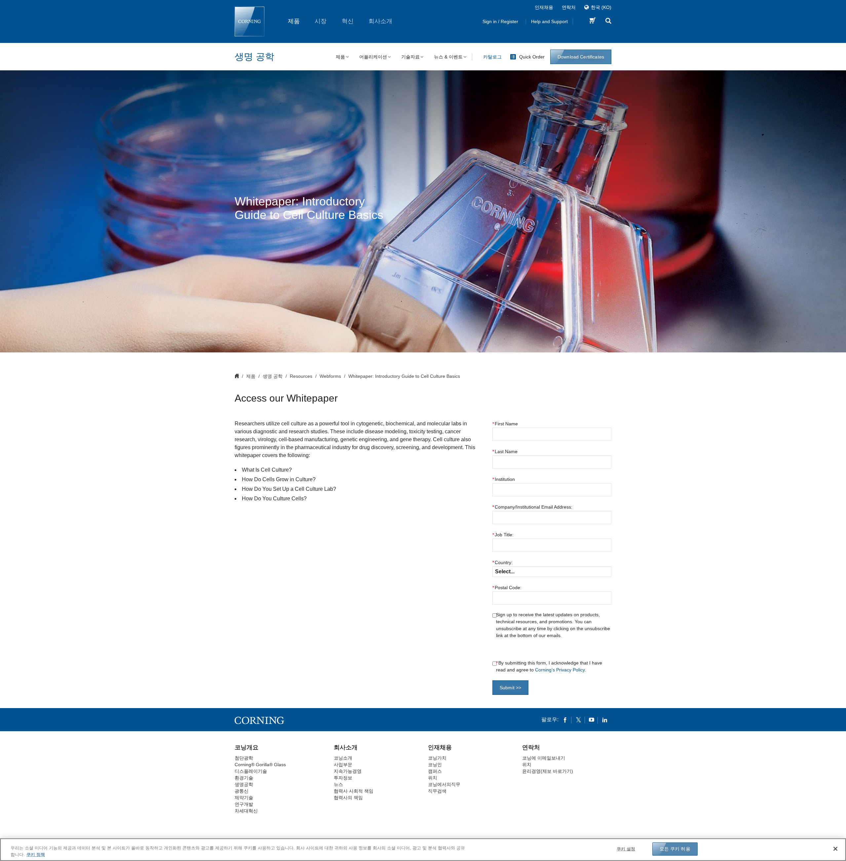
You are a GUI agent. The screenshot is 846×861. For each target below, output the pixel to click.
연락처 (569, 7)
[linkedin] (605, 720)
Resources (301, 376)
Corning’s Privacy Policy (560, 669)
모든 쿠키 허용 (675, 848)
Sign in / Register (500, 21)
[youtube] (591, 720)
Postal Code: (506, 587)
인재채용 (544, 7)
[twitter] (578, 720)
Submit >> (510, 687)
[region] (423, 849)
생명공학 (244, 784)
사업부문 (343, 764)
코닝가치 (437, 758)
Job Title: (503, 534)
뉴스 (338, 784)
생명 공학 (254, 57)
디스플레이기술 (251, 771)
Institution (503, 479)
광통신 (242, 791)
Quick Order (532, 56)
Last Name (505, 451)
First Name (505, 423)
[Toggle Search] (608, 21)
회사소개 (380, 21)
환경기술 (244, 777)
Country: (502, 562)
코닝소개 (343, 758)
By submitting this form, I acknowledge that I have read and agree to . (549, 666)
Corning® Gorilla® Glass (260, 764)
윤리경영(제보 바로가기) (547, 771)
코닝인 (435, 764)
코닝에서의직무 (444, 784)
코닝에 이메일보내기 (543, 758)
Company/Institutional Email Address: (532, 507)
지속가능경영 (348, 771)
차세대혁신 (246, 810)
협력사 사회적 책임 (353, 791)
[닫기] (835, 849)
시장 (321, 21)
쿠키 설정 (626, 848)
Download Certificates (581, 56)
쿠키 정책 (35, 854)
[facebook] (565, 720)
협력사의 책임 (348, 797)
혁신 (348, 21)
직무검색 (437, 791)
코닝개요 (246, 747)
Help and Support (549, 21)
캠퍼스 (435, 771)
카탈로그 (492, 56)
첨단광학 (244, 758)
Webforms (330, 376)
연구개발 (244, 804)
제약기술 (244, 797)
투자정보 (343, 777)
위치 (432, 777)
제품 (294, 21)
